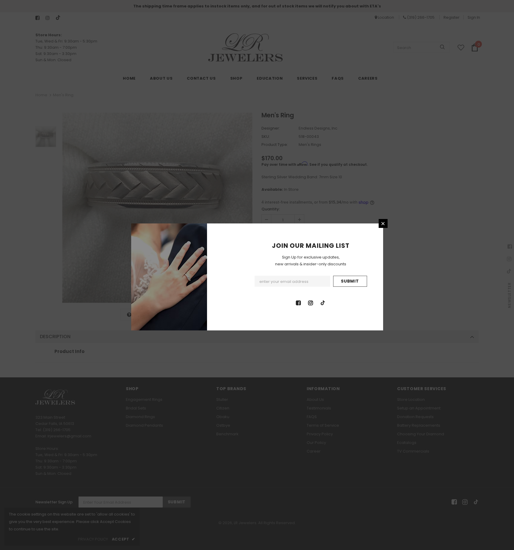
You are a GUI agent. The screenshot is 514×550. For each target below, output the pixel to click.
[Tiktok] (322, 302)
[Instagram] (310, 302)
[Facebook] (298, 302)
